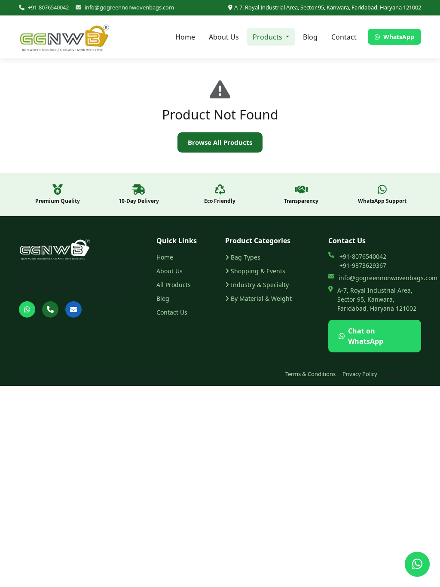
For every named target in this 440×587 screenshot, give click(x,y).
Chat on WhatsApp (365, 336)
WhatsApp (398, 37)
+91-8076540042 (48, 7)
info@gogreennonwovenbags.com (129, 7)
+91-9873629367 (362, 265)
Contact (344, 37)
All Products (173, 285)
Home (185, 37)
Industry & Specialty (260, 285)
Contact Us (171, 312)
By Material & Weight (261, 298)
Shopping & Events (258, 271)
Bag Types (245, 257)
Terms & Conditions (310, 374)
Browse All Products (220, 142)
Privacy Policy (359, 374)
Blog (310, 37)
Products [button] (268, 37)
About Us (224, 37)
